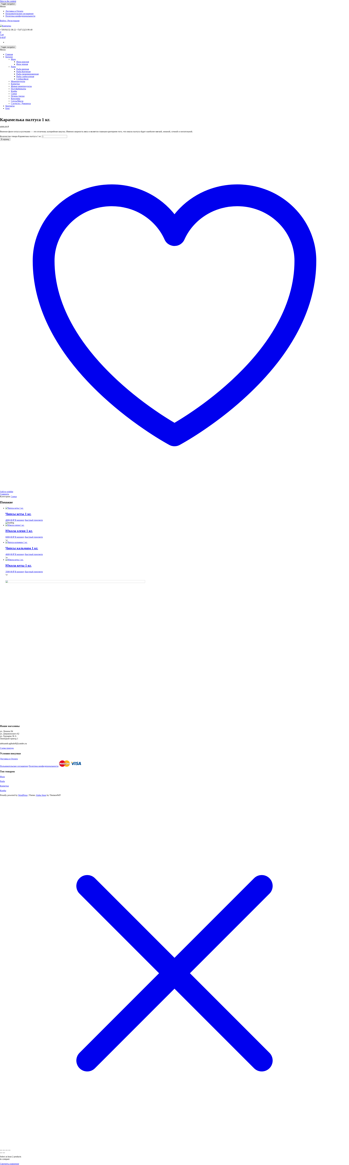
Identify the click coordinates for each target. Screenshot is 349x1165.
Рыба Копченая (23, 71)
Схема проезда (7, 748)
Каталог (9, 57)
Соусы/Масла (17, 101)
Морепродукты (18, 81)
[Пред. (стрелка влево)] (1, 1152)
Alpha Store (41, 795)
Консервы (15, 98)
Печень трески (18, 96)
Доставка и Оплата (14, 11)
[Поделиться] (6, 1150)
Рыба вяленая (22, 69)
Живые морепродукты (21, 86)
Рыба (13, 66)
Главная (9, 54)
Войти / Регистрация (9, 21)
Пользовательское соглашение (19, 13)
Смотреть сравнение (9, 1164)
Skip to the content (8, 1)
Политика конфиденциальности (20, 16)
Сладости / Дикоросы (21, 103)
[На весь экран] (4, 1150)
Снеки (14, 93)
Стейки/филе (22, 79)
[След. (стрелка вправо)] (4, 1152)
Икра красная (22, 62)
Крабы (14, 91)
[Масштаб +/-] (1, 1150)
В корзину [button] (19, 520)
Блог (7, 108)
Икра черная (22, 64)
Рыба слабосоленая (25, 76)
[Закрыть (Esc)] (9, 1150)
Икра (13, 59)
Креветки (15, 84)
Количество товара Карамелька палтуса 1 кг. (20, 136)
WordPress (22, 795)
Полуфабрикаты (18, 89)
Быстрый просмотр (34, 520)
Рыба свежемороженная (27, 74)
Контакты (10, 106)
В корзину (5, 139)
